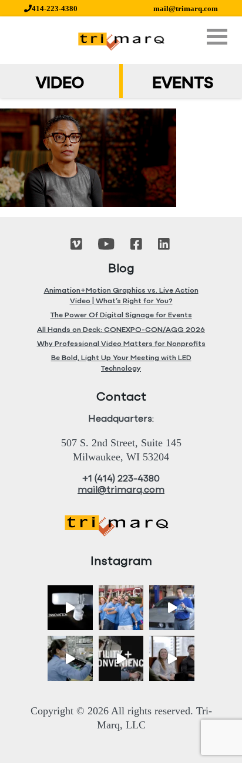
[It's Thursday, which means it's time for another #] (171, 607)
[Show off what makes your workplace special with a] (70, 658)
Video (60, 84)
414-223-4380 (55, 8)
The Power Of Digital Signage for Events (121, 315)
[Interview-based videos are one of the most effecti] (171, 658)
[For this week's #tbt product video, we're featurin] (70, 607)
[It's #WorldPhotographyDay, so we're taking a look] (121, 607)
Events (182, 84)
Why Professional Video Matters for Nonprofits (121, 344)
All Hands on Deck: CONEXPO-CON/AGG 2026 (121, 330)
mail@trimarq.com (185, 8)
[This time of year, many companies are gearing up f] (121, 658)
